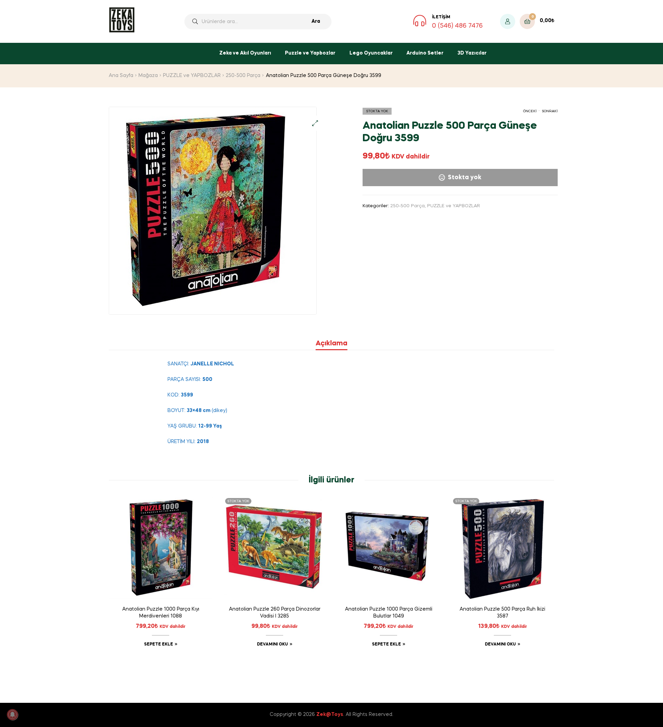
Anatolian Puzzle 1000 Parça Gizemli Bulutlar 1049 (388, 613)
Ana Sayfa (121, 75)
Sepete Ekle (158, 644)
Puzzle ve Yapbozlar (310, 53)
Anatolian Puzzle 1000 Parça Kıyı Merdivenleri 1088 (160, 613)
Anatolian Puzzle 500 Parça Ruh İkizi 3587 (502, 613)
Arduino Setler (424, 53)
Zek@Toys (329, 714)
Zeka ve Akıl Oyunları (245, 53)
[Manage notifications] (12, 714)
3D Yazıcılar (472, 53)
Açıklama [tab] (331, 343)
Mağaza (148, 75)
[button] (315, 123)
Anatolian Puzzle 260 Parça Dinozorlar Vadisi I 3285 (274, 613)
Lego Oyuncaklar (371, 53)
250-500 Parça (243, 75)
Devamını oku (272, 644)
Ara (315, 21)
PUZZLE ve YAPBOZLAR (192, 75)
